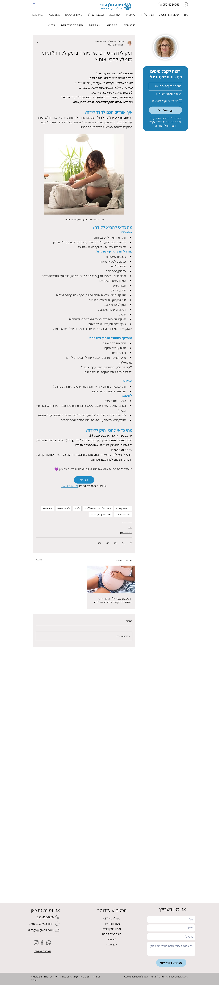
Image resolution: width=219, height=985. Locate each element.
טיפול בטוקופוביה (111, 929)
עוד (53, 25)
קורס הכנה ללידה (111, 934)
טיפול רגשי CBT (111, 918)
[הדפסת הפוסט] (99, 542)
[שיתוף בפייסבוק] (130, 542)
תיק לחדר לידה (123, 514)
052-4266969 (171, 4)
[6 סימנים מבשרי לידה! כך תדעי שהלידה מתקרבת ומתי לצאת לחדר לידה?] (111, 579)
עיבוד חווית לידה (112, 923)
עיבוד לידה (94, 25)
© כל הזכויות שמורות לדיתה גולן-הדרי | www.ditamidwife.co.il (156, 976)
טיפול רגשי (111, 25)
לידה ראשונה (63, 508)
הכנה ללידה (127, 522)
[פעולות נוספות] (37, 43)
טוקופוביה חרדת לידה (72, 25)
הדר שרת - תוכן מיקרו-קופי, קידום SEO (81, 976)
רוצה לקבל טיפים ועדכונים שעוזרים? (165, 74)
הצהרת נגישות (42, 951)
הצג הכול (39, 559)
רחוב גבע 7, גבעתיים (41, 924)
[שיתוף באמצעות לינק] (107, 542)
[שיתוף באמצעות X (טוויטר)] (123, 542)
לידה (77, 508)
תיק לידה (47, 508)
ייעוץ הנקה (111, 944)
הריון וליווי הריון (126, 532)
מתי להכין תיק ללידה (101, 514)
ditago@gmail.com (41, 930)
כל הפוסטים (129, 25)
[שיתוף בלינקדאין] (115, 542)
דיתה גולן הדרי (123, 508)
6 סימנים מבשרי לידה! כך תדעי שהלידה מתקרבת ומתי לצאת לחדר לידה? (112, 600)
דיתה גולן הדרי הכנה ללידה (98, 508)
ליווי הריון (112, 939)
